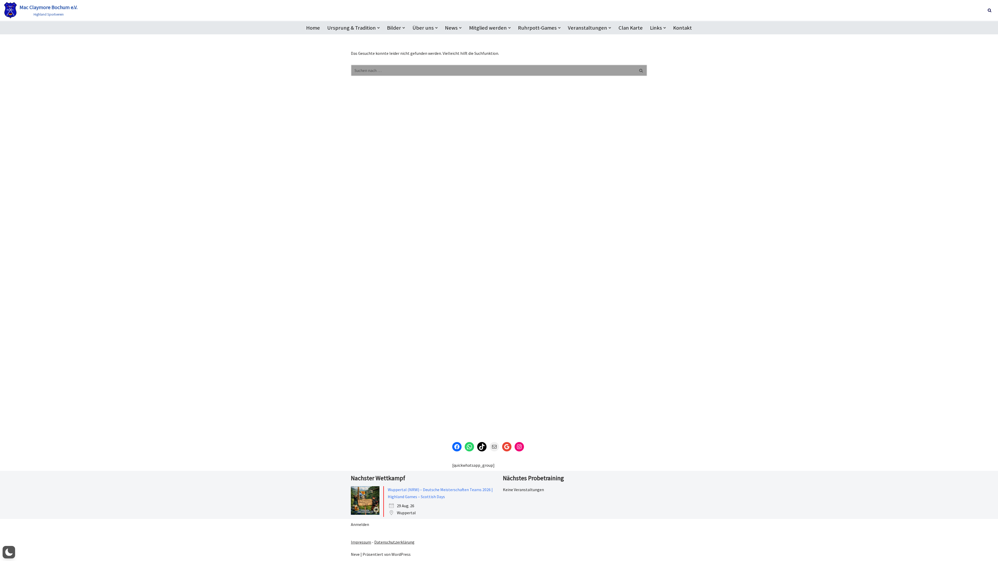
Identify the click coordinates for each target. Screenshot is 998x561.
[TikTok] (482, 446)
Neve (355, 554)
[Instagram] (519, 446)
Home (313, 27)
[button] (378, 27)
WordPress (401, 554)
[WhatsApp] (469, 446)
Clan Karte (631, 27)
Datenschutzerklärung (394, 542)
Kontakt (682, 27)
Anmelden (360, 524)
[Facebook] (457, 446)
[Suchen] (990, 10)
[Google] (506, 446)
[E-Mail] (494, 446)
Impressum (361, 542)
